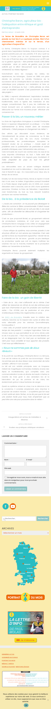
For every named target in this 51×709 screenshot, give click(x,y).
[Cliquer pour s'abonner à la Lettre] (25, 642)
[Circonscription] (25, 585)
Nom (6, 460)
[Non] (48, 700)
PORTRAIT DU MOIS (16, 14)
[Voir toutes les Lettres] (25, 634)
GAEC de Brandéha (13, 317)
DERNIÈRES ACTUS (8, 654)
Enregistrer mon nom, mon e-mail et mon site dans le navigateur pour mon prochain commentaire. (25, 480)
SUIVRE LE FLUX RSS (8, 667)
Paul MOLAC (9, 32)
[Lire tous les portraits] (25, 601)
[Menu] (48, 3)
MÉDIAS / (5, 664)
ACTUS (4, 14)
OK (26, 705)
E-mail (29, 460)
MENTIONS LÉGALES (22, 667)
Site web (7, 468)
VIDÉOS (11, 664)
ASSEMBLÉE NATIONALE (10, 657)
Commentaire (10, 443)
